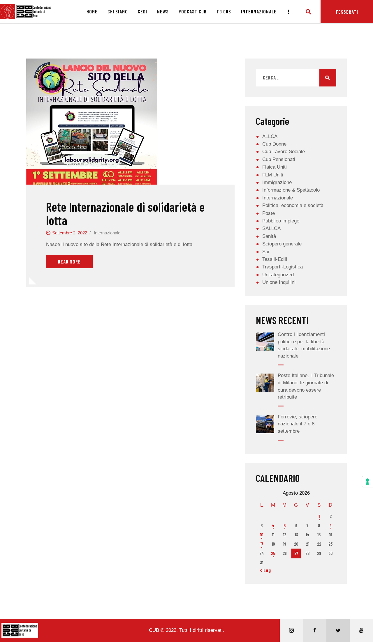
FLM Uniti (272, 175)
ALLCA (269, 136)
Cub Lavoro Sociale (283, 151)
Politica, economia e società (292, 205)
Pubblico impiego (280, 221)
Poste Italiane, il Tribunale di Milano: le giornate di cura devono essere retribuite (306, 386)
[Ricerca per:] (296, 78)
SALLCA (271, 228)
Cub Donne (274, 144)
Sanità (269, 236)
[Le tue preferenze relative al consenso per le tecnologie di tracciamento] (367, 481)
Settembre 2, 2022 (69, 232)
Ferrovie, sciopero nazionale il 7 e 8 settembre (297, 424)
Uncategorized (278, 274)
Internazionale (107, 232)
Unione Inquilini (278, 282)
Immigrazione (277, 182)
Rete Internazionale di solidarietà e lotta (125, 213)
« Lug (265, 570)
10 (261, 534)
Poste (268, 213)
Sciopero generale (282, 244)
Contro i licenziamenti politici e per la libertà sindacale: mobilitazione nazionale (304, 345)
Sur (266, 251)
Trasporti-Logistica (282, 267)
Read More (69, 261)
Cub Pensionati (278, 159)
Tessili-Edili (274, 259)
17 (261, 544)
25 (273, 553)
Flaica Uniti (274, 167)
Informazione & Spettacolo (291, 190)
